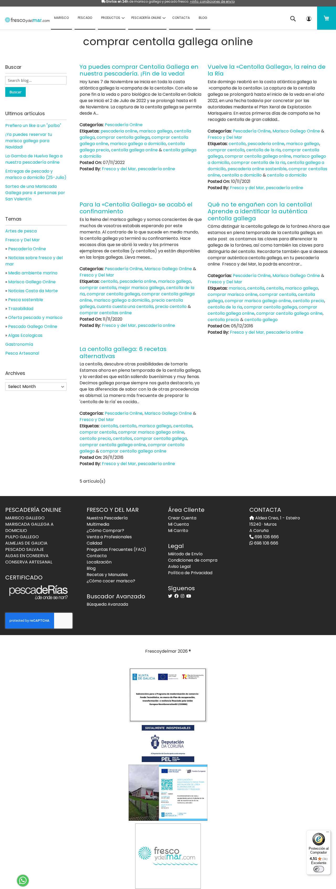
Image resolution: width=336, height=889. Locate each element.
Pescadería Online (124, 125)
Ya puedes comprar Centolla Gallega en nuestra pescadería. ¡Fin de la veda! (139, 70)
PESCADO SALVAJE (24, 549)
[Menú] (327, 833)
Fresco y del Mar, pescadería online (138, 169)
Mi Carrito (178, 531)
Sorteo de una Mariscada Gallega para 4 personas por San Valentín (35, 192)
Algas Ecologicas (25, 335)
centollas (182, 426)
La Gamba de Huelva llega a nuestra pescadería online (33, 159)
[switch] (318, 869)
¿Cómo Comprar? (105, 531)
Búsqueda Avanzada (107, 604)
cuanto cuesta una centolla (125, 307)
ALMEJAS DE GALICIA (26, 543)
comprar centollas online (106, 313)
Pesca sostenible (25, 300)
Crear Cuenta (182, 518)
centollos (122, 438)
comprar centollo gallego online (289, 313)
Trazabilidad (20, 309)
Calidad (94, 543)
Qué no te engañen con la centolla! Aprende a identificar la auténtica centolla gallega (260, 211)
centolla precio (223, 320)
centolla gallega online (134, 150)
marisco (237, 288)
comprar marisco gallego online (258, 301)
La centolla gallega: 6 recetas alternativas (123, 352)
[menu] (165, 18)
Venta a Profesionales (109, 537)
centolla (255, 288)
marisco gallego (155, 131)
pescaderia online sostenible (257, 169)
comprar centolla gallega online (258, 156)
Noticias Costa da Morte (33, 291)
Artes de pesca (21, 231)
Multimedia (98, 524)
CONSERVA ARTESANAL (28, 562)
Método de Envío (185, 554)
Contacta (97, 556)
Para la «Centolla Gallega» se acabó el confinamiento (136, 207)
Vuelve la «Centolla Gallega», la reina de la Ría (267, 70)
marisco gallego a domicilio (138, 144)
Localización (99, 562)
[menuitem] (61, 18)
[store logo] (25, 17)
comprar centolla (226, 150)
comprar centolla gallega (123, 137)
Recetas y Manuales (107, 575)
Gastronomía (19, 344)
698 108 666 (266, 537)
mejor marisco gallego (141, 288)
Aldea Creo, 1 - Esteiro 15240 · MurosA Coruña (274, 524)
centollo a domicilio (287, 175)
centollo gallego (261, 320)
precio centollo (171, 307)
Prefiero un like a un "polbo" (33, 126)
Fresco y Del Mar (225, 137)
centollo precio (308, 301)
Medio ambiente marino (32, 273)
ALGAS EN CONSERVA (27, 556)
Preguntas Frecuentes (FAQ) (116, 549)
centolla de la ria (263, 150)
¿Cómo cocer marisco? (111, 581)
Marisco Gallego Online (296, 131)
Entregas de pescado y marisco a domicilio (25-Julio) (35, 174)
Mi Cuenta (178, 524)
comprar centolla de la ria (258, 162)
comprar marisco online (233, 294)
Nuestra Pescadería (107, 518)
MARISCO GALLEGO (25, 518)
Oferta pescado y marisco (35, 318)
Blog (91, 568)
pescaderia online (119, 131)
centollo (237, 144)
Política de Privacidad (190, 573)
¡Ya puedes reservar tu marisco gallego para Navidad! (28, 140)
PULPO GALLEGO (22, 537)
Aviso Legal (179, 566)
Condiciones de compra (192, 560)
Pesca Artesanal (22, 353)
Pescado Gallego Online (32, 326)
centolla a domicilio (242, 175)
